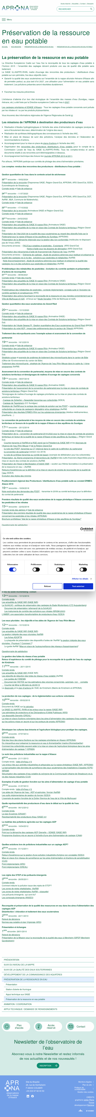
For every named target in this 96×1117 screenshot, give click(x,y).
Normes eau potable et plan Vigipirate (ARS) (21, 922)
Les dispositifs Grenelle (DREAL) (16, 715)
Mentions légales (85, 1082)
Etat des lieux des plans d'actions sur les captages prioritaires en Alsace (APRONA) (39, 740)
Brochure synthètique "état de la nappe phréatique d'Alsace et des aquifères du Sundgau (41, 519)
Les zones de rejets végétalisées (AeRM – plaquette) (25, 891)
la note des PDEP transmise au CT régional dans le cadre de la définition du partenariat (43, 448)
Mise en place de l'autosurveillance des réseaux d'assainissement (49, 646)
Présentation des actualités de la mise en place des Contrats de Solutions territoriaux (39, 227)
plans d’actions (50, 143)
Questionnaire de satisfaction (15, 525)
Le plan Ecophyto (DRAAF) (14, 813)
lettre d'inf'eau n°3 (24, 761)
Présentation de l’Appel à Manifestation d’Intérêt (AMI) (25, 463)
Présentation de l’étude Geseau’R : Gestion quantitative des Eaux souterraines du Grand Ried (43, 325)
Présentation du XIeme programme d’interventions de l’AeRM (29, 457)
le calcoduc (29, 706)
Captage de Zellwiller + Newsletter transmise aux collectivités (29, 400)
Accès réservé (65, 4)
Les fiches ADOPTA (13, 637)
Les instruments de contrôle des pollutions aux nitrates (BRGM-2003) (34, 611)
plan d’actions (24, 687)
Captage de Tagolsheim (13, 403)
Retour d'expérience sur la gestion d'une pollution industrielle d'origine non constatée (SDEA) (43, 854)
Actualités (75, 4)
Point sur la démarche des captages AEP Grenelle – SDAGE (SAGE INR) (34, 832)
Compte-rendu (8, 599)
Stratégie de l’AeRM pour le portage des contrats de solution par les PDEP (35, 406)
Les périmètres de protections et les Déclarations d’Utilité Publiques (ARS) (35, 712)
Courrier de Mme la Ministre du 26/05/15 (22, 684)
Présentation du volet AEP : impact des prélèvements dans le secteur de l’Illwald (37, 328)
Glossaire (90, 4)
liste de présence (24, 188)
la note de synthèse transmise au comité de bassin (26, 454)
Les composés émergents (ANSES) (17, 897)
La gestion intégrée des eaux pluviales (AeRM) (22, 634)
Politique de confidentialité (79, 1088)
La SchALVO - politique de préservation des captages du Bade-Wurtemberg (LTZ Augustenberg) (44, 605)
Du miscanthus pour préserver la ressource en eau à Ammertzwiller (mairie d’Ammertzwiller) (42, 743)
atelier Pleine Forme (89, 1101)
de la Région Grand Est (41, 445)
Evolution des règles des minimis (16, 475)
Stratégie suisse (9, 357)
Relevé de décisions (11, 919)
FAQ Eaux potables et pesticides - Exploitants (43, 245)
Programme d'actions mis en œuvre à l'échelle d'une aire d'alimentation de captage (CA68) (42, 835)
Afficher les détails (80, 579)
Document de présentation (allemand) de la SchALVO (28, 608)
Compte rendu (8, 188)
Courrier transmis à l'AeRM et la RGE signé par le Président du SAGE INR (37, 442)
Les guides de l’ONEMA (14, 678)
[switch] (36, 570)
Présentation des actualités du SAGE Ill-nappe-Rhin (25, 224)
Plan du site (87, 1085)
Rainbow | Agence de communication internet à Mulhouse (85, 1109)
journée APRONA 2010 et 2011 (58, 156)
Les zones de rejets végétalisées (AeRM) (20, 888)
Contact (82, 4)
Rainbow (90, 1105)
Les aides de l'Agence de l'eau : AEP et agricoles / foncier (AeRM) (31, 792)
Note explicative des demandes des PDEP (21, 491)
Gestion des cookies (86, 1092)
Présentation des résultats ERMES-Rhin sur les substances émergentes (34, 412)
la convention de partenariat (16, 451)
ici (72, 115)
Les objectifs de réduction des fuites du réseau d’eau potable (29, 675)
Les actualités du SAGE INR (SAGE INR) (20, 602)
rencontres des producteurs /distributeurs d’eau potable (47, 146)
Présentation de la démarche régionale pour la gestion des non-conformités (35, 239)
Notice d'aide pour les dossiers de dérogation (47, 248)
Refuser (47, 586)
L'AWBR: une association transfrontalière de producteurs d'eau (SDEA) (33, 614)
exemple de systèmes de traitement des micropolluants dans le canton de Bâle (53, 357)
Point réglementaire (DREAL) (15, 867)
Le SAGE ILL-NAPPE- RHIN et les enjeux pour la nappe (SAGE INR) (32, 709)
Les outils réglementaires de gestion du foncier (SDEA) (26, 795)
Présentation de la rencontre (14, 182)
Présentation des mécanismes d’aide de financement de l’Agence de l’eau (34, 251)
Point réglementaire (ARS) (13, 864)
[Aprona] (20, 8)
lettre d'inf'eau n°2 (24, 789)
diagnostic (9, 687)
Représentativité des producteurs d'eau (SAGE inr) (24, 816)
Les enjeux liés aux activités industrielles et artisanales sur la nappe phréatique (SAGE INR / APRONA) (47, 764)
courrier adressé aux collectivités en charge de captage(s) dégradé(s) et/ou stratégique (45, 408)
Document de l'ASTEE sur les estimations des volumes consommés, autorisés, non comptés (45, 681)
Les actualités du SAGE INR (14, 672)
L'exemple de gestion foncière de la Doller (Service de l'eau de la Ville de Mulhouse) (39, 798)
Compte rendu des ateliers (14, 509)
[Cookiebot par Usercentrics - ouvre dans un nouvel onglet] (82, 529)
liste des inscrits (24, 277)
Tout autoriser (78, 586)
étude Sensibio (44, 298)
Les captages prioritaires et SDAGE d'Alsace (22, 107)
